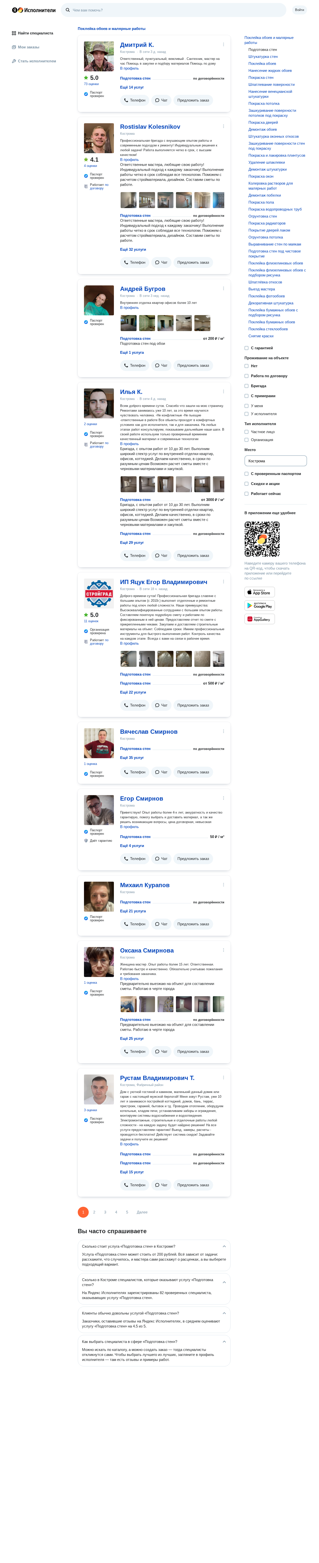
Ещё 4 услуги (132, 845)
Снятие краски (260, 336)
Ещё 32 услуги (133, 249)
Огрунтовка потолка (265, 237)
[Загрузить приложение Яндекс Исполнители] (275, 539)
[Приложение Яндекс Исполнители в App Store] (259, 592)
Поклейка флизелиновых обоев (275, 263)
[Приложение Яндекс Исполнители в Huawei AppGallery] (259, 619)
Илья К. (131, 391)
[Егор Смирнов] (99, 810)
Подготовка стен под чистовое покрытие (274, 253)
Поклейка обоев (262, 63)
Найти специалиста (35, 33)
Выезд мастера (261, 289)
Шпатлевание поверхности (271, 84)
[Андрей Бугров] (99, 300)
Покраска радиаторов (267, 223)
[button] (134, 100)
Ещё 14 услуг (132, 87)
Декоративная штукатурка (270, 303)
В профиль (129, 68)
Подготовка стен (135, 78)
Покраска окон (260, 176)
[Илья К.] (99, 403)
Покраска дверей (263, 122)
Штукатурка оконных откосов (273, 136)
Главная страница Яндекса (14, 10)
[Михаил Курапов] (99, 897)
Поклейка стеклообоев (268, 329)
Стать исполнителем (37, 61)
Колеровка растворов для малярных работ (270, 185)
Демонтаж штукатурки (267, 169)
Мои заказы (28, 47)
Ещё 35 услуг (132, 757)
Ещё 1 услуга (132, 352)
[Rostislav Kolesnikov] (99, 138)
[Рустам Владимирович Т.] (99, 1089)
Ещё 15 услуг (132, 1172)
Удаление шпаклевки (266, 162)
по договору (99, 186)
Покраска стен (260, 77)
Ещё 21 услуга (133, 911)
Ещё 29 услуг (132, 542)
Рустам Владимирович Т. (157, 1078)
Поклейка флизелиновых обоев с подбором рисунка (277, 272)
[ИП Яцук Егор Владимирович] (99, 593)
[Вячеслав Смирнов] (99, 743)
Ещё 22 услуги (133, 692)
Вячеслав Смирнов (149, 731)
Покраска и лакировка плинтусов (276, 155)
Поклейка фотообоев (266, 296)
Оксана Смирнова (147, 950)
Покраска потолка (263, 103)
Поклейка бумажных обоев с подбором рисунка (273, 312)
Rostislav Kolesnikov (150, 126)
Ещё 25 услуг (132, 1038)
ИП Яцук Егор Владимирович (163, 582)
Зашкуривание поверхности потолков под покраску (272, 113)
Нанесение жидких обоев (270, 70)
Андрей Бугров (142, 288)
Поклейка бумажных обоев (271, 322)
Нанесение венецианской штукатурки (270, 94)
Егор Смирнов (141, 798)
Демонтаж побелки (264, 195)
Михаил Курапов (145, 885)
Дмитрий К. (137, 44)
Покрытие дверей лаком (269, 230)
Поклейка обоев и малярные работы (269, 40)
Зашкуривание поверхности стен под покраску (276, 145)
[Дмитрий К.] (99, 56)
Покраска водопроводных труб (275, 209)
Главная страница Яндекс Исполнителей (34, 10)
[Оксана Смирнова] (99, 962)
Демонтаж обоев (262, 129)
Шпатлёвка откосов (265, 282)
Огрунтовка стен (262, 216)
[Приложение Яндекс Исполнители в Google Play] (259, 605)
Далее (142, 1212)
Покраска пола (261, 202)
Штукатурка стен (263, 56)
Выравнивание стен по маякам (274, 244)
